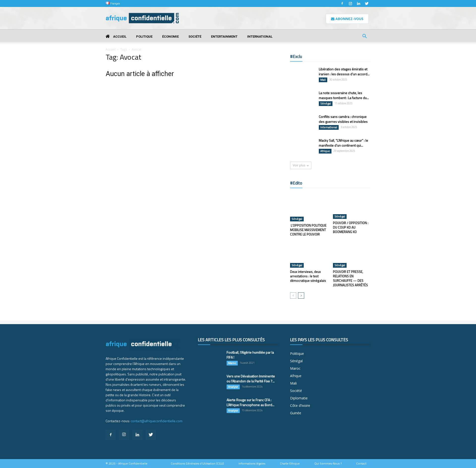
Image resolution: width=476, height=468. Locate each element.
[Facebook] (342, 3)
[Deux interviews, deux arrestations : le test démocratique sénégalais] (309, 255)
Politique (144, 36)
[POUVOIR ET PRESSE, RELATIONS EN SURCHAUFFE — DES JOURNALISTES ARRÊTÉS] (352, 255)
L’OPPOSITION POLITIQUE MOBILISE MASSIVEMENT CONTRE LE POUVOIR (308, 230)
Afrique (325, 151)
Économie (170, 36)
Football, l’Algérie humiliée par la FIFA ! (250, 355)
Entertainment (224, 36)
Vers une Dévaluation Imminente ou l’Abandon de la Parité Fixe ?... (251, 378)
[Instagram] (350, 3)
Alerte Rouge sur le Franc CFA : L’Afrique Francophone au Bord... (250, 402)
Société (194, 36)
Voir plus (299, 165)
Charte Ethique (290, 463)
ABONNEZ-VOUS (348, 18)
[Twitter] (366, 3)
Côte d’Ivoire (300, 405)
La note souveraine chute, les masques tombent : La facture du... (344, 95)
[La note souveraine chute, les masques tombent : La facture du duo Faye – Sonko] (302, 98)
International (259, 36)
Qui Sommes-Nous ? (328, 463)
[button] (364, 36)
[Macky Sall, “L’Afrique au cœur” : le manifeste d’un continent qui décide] (302, 146)
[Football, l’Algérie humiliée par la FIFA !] (210, 358)
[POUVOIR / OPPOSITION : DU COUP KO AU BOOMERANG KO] (352, 206)
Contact (361, 463)
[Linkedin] (358, 3)
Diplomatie (299, 398)
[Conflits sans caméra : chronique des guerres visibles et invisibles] (302, 122)
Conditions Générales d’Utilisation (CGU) (197, 463)
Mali (323, 80)
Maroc (232, 363)
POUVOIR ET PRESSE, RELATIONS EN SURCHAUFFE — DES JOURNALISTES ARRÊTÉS (350, 278)
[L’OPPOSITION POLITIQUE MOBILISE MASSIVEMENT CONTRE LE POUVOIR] (309, 207)
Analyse (233, 387)
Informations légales (251, 463)
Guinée (295, 413)
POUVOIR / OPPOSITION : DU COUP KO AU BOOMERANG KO (350, 227)
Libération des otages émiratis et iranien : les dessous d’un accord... (344, 71)
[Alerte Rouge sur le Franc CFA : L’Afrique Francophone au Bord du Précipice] (210, 406)
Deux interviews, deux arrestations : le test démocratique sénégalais (308, 276)
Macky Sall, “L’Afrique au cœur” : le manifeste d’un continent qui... (343, 143)
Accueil (119, 36)
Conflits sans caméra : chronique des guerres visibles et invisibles (343, 119)
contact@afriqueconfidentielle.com (156, 420)
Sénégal (325, 103)
